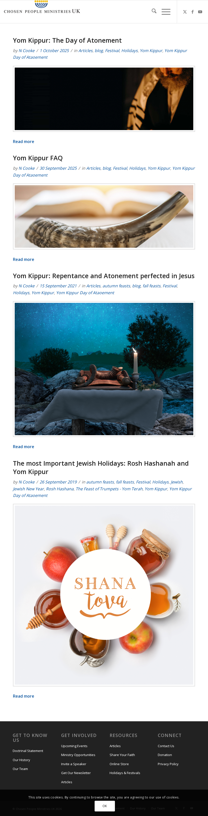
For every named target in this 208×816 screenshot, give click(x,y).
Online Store (119, 764)
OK (104, 806)
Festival (112, 50)
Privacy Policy (168, 764)
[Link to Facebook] (192, 11)
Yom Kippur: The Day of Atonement (67, 40)
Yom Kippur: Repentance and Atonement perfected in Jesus (104, 275)
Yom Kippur (151, 50)
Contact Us (166, 746)
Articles (85, 50)
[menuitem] (152, 11)
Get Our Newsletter (76, 773)
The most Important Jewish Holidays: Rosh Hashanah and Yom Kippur (101, 467)
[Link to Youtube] (200, 11)
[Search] (152, 11)
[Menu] (163, 11)
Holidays (129, 50)
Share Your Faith (122, 754)
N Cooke (26, 50)
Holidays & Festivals (125, 773)
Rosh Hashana (60, 489)
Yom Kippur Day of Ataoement (85, 292)
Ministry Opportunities (78, 754)
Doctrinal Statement (28, 750)
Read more (23, 141)
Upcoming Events (74, 746)
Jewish (177, 482)
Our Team (20, 768)
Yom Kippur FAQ (38, 157)
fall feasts (152, 286)
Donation (165, 754)
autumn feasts (116, 286)
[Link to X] (185, 11)
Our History (21, 760)
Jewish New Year (28, 489)
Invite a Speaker (73, 764)
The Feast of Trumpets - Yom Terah (109, 489)
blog (99, 50)
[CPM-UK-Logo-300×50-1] (42, 11)
